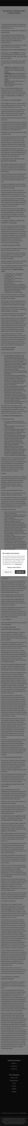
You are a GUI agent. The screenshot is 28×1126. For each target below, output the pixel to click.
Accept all (20, 572)
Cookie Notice (18, 564)
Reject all (8, 572)
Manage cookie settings (14, 567)
